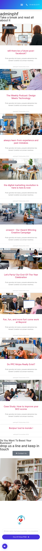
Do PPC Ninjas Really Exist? (21, 364)
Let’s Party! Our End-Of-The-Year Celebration (21, 276)
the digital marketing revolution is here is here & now (21, 186)
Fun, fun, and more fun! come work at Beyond (21, 320)
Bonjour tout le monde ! (21, 428)
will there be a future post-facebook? (21, 52)
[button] (22, 5)
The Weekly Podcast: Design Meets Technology (21, 96)
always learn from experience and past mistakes (21, 141)
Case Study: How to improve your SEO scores (21, 407)
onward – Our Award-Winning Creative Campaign (21, 231)
